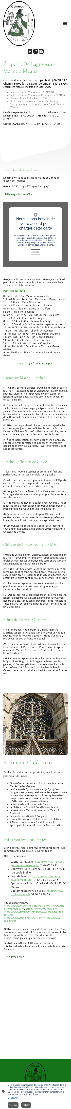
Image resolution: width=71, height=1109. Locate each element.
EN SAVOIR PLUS (15, 957)
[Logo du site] (19, 23)
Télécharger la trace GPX (18, 194)
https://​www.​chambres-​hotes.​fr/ (23, 906)
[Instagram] (35, 51)
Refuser (26, 1105)
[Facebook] (30, 51)
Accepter (35, 252)
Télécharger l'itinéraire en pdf (35, 363)
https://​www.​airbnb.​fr (17, 912)
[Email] (41, 51)
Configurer (13, 1098)
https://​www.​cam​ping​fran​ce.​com (23, 918)
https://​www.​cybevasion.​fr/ (41, 909)
